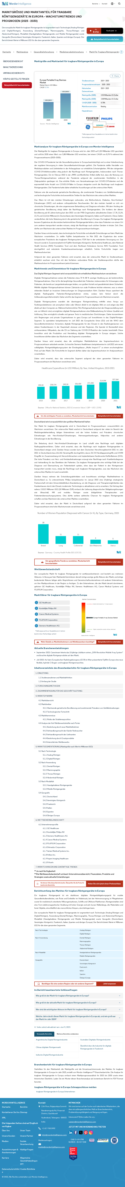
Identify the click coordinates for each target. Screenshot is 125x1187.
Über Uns (6, 1130)
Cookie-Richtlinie (27, 1169)
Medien (5, 1141)
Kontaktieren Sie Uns (11, 1112)
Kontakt (104, 4)
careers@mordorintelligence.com (82, 1122)
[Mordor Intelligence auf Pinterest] (86, 1132)
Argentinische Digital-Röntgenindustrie (52, 1040)
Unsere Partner (26, 1136)
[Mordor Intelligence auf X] (81, 1132)
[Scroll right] (121, 52)
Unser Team (25, 1130)
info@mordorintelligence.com (54, 1135)
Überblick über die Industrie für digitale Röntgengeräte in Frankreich (95, 1047)
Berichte (95, 4)
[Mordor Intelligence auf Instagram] (91, 1132)
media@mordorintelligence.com (51, 1147)
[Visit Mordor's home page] (16, 3)
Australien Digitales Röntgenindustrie (95, 1040)
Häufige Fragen (26, 1149)
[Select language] (112, 3)
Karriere (5, 1158)
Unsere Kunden (8, 1136)
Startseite (6, 1107)
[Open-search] (119, 3)
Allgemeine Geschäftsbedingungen (28, 1161)
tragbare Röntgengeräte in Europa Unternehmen (55, 1091)
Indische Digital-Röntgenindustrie (49, 1055)
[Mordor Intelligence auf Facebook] (76, 1132)
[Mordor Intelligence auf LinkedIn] (71, 1132)
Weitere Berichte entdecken (67, 1034)
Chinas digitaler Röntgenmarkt (48, 1047)
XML (4, 1118)
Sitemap (23, 1112)
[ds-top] (105, 39)
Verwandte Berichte (44, 1034)
